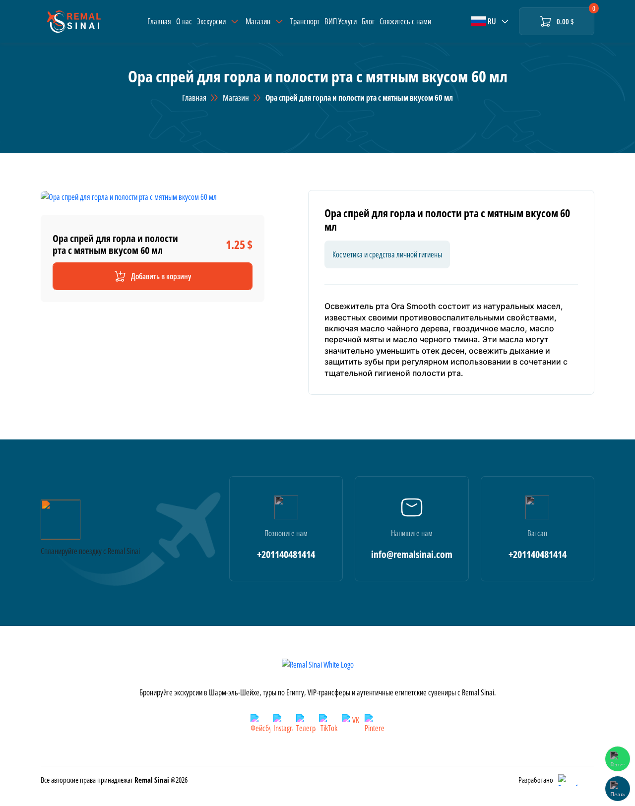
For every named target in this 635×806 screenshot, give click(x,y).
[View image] (129, 195)
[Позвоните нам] (617, 788)
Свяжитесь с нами (405, 21)
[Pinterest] (374, 724)
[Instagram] (283, 724)
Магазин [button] (258, 21)
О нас (184, 21)
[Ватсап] (617, 758)
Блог (368, 21)
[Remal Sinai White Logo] (318, 664)
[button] (491, 21)
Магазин (236, 97)
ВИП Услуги (340, 21)
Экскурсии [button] (211, 21)
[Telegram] (306, 724)
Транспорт (304, 21)
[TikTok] (329, 724)
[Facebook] (260, 724)
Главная (159, 21)
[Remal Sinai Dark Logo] (74, 21)
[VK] (352, 724)
